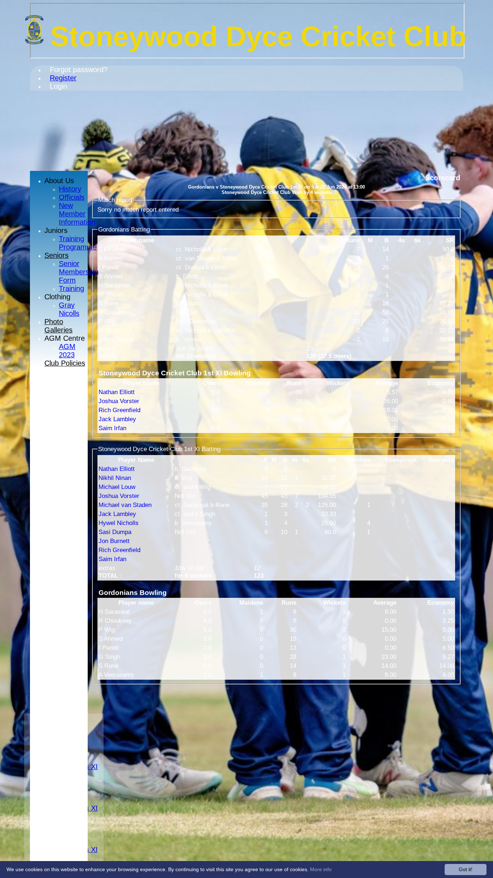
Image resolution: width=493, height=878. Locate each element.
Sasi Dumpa (115, 531)
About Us (59, 181)
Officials (71, 197)
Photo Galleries (58, 326)
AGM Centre (64, 338)
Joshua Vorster (119, 401)
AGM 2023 (67, 351)
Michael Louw (117, 486)
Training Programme (78, 243)
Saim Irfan (112, 428)
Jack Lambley (117, 419)
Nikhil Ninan (115, 477)
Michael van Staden (125, 504)
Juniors (55, 230)
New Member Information (77, 214)
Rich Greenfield (119, 410)
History (70, 189)
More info (321, 869)
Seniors (56, 255)
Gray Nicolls (69, 309)
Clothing (57, 297)
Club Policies (64, 363)
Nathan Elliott (117, 392)
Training (71, 288)
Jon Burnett (114, 540)
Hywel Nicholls (119, 522)
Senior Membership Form (79, 272)
